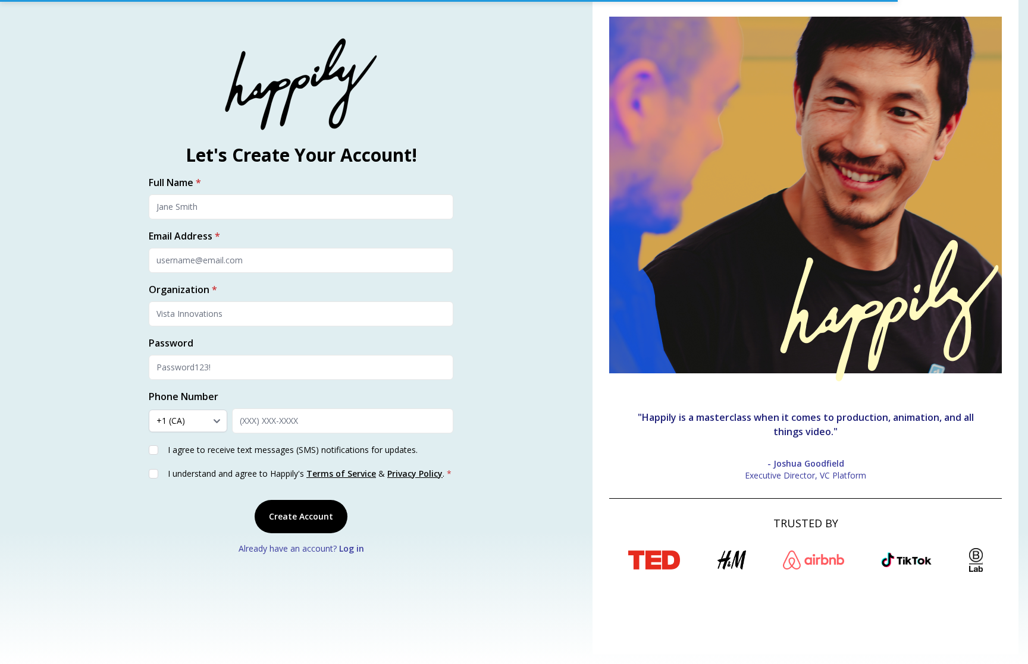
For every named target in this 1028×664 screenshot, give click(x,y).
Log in (351, 548)
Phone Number (183, 396)
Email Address (184, 236)
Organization (183, 289)
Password (171, 343)
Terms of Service (341, 473)
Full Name (175, 182)
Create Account (301, 516)
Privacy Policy (415, 473)
